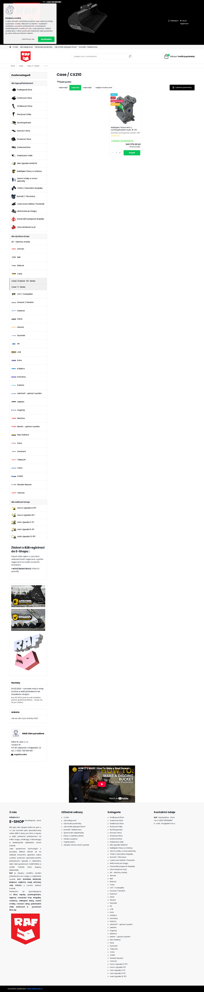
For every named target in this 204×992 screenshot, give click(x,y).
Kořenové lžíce (23, 147)
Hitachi (20, 327)
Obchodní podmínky (44, 47)
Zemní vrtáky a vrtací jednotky (27, 179)
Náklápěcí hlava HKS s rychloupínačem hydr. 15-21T (124, 128)
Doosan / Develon (25, 302)
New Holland (23, 435)
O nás (15, 47)
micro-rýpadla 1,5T (26, 515)
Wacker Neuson (24, 484)
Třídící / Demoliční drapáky (30, 188)
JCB (19, 352)
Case (21, 66)
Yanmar (21, 493)
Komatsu (21, 377)
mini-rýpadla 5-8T (25, 529)
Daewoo (21, 310)
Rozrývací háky (24, 114)
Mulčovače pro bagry (27, 211)
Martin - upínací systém (28, 426)
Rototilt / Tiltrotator (26, 196)
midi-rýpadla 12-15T (26, 536)
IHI (18, 343)
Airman (20, 249)
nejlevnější (63, 87)
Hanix (19, 319)
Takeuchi (21, 459)
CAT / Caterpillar (25, 294)
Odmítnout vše (28, 39)
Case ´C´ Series (33, 66)
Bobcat (20, 265)
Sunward (21, 451)
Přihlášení (174, 21)
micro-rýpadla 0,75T (26, 508)
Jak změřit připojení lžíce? (65, 47)
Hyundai (21, 335)
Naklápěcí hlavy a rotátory (29, 171)
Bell (18, 257)
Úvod (13, 66)
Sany (19, 443)
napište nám (20, 754)
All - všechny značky (20, 242)
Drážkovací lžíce (24, 106)
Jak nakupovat (26, 47)
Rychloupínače (24, 122)
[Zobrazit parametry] (182, 87)
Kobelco (21, 368)
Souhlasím (46, 39)
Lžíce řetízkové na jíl (26, 227)
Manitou (21, 418)
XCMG (20, 476)
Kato (19, 360)
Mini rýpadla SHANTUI (27, 163)
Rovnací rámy (23, 131)
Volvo (19, 468)
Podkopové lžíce (24, 89)
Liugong (21, 410)
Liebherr (20, 402)
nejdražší (75, 87)
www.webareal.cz (35, 989)
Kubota (20, 385)
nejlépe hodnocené (104, 87)
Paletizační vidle (24, 155)
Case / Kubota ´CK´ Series (23, 281)
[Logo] (25, 56)
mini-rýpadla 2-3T (25, 522)
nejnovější (87, 87)
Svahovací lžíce (24, 98)
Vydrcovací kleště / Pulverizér (31, 204)
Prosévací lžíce (24, 139)
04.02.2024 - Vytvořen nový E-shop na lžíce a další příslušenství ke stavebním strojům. (27, 691)
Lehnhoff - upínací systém (29, 393)
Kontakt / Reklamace (88, 47)
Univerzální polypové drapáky (30, 219)
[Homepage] (10, 47)
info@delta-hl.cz (168, 823)
